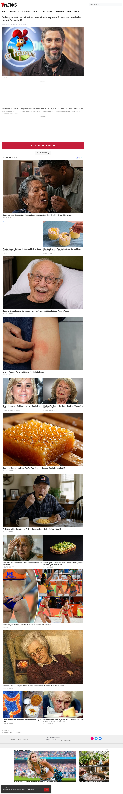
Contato (13, 739)
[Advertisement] (43, 94)
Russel (24, 24)
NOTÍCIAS (4, 11)
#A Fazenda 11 (9, 732)
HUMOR (69, 11)
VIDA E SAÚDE (26, 11)
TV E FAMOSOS (14, 11)
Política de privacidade (22, 739)
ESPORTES (36, 11)
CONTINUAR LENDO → (43, 145)
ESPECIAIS (77, 11)
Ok (47, 789)
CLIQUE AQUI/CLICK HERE (64, 741)
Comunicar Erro (42, 153)
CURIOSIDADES (59, 11)
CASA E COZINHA (47, 11)
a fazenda (18, 732)
